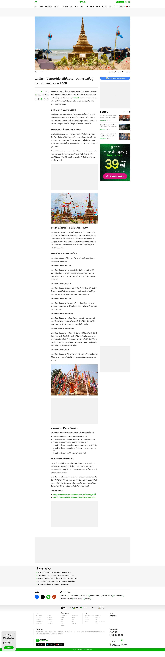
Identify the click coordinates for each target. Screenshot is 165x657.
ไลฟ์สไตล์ (110, 72)
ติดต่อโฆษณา (59, 633)
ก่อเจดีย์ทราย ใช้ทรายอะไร (66, 598)
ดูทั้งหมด (125, 112)
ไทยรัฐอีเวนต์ (113, 616)
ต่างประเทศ (102, 129)
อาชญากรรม (103, 120)
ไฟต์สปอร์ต (97, 617)
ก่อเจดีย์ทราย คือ (84, 595)
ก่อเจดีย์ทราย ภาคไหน (94, 595)
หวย (73, 619)
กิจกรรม (38, 631)
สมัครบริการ (120, 2)
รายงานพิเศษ (64, 615)
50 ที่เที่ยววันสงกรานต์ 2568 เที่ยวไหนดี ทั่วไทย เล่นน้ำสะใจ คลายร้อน (74, 497)
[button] (36, 99)
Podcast (63, 623)
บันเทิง (73, 617)
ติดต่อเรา (53, 633)
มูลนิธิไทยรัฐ (60, 631)
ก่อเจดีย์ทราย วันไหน (118, 595)
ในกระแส (38, 617)
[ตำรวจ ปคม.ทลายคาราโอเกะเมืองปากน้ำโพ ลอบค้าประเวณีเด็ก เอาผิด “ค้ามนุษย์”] (124, 136)
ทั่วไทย (49, 615)
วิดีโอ (73, 621)
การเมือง (50, 617)
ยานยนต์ (50, 621)
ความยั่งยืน (50, 623)
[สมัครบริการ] (115, 162)
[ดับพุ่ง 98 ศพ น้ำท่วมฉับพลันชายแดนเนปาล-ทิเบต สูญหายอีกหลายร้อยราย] (124, 127)
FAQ (75, 631)
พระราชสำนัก (39, 615)
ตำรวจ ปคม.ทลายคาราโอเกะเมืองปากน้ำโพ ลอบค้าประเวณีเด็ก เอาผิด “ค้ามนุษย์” (108, 135)
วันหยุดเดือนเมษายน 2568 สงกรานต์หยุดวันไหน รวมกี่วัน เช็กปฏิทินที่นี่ (74, 494)
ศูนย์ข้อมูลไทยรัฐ (69, 631)
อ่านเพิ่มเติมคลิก (6, 642)
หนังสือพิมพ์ (75, 615)
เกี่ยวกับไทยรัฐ (52, 631)
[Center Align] (14, 633)
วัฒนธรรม (118, 72)
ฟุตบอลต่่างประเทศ (89, 615)
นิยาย (62, 621)
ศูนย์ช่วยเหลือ (80, 631)
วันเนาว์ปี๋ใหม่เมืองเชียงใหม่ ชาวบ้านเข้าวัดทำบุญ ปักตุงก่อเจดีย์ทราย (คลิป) (56, 575)
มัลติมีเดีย (63, 625)
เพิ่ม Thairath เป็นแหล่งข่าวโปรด (116, 78)
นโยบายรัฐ (38, 619)
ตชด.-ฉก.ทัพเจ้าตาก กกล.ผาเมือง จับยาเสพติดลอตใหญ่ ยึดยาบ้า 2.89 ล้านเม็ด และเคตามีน (108, 117)
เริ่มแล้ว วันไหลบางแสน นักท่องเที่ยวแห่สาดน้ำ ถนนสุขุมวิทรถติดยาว (54, 572)
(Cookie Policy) (6, 643)
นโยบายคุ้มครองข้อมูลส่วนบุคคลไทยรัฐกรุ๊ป (95, 631)
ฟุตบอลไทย (98, 615)
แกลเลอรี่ (87, 621)
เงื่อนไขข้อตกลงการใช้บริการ (43, 633)
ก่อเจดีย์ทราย (63, 595)
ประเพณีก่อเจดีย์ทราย (73, 595)
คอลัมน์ (62, 617)
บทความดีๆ (87, 598)
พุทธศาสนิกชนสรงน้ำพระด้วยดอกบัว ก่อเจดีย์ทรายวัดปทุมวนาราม (53, 584)
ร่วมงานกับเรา (44, 631)
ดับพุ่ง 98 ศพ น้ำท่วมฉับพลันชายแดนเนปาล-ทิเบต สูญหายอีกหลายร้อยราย (108, 126)
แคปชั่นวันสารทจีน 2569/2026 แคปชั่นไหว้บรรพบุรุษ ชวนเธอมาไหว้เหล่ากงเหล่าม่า (58, 578)
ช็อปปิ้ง (111, 613)
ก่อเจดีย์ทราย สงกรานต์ (107, 595)
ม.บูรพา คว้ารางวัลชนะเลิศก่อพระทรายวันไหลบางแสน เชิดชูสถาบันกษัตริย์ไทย (56, 581)
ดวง (62, 619)
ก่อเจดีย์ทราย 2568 (78, 598)
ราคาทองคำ (39, 623)
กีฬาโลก (87, 619)
